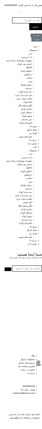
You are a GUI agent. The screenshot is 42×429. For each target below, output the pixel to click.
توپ (30, 81)
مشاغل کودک (26, 112)
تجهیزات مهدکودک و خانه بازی (19, 60)
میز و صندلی (26, 119)
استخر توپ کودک (24, 64)
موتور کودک (27, 116)
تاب (30, 54)
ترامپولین (28, 74)
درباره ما (33, 140)
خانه (35, 47)
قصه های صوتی (25, 137)
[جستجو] (8, 269)
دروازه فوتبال (26, 85)
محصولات (33, 50)
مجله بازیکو (32, 130)
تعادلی (29, 78)
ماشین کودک (26, 109)
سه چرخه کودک (25, 92)
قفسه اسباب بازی (24, 98)
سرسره (28, 88)
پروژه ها (33, 126)
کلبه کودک (27, 102)
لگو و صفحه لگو (25, 105)
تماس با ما (32, 143)
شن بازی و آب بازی (23, 95)
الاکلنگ (29, 67)
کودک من (33, 133)
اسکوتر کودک (26, 71)
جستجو (36, 27)
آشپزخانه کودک (25, 123)
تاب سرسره (26, 57)
